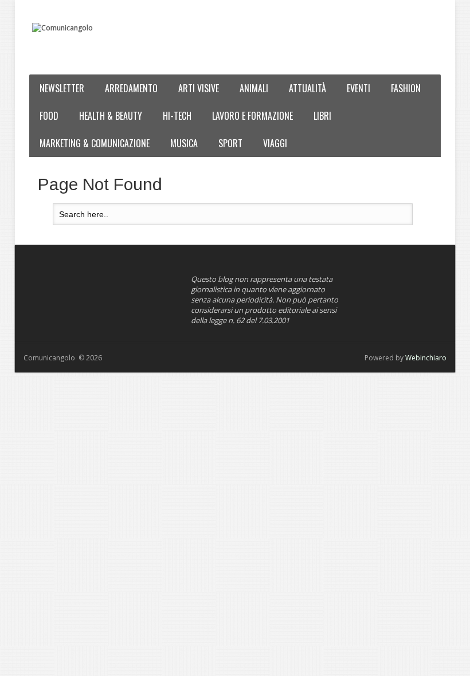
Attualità (307, 88)
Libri (322, 116)
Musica (184, 143)
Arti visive (198, 88)
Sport (230, 143)
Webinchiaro (425, 358)
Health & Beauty (110, 116)
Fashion (406, 88)
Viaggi (275, 143)
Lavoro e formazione (252, 116)
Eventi (358, 88)
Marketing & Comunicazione (95, 143)
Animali (254, 88)
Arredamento (131, 88)
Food (49, 116)
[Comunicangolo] (62, 28)
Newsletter (62, 88)
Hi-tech (177, 116)
